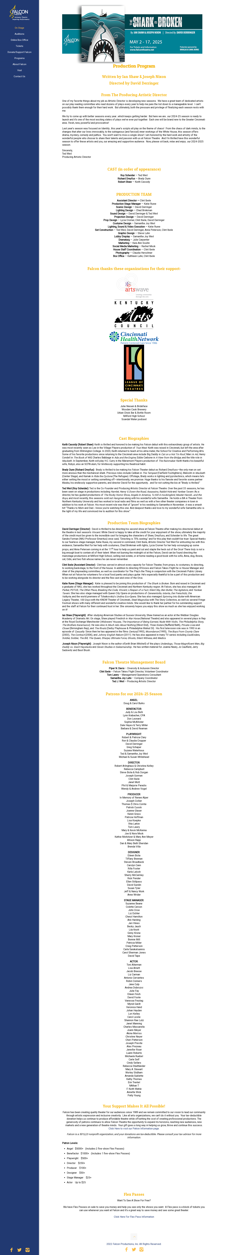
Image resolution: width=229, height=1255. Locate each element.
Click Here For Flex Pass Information (134, 1216)
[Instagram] (27, 1250)
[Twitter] (19, 1250)
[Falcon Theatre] (19, 12)
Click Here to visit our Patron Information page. (134, 1128)
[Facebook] (11, 1250)
